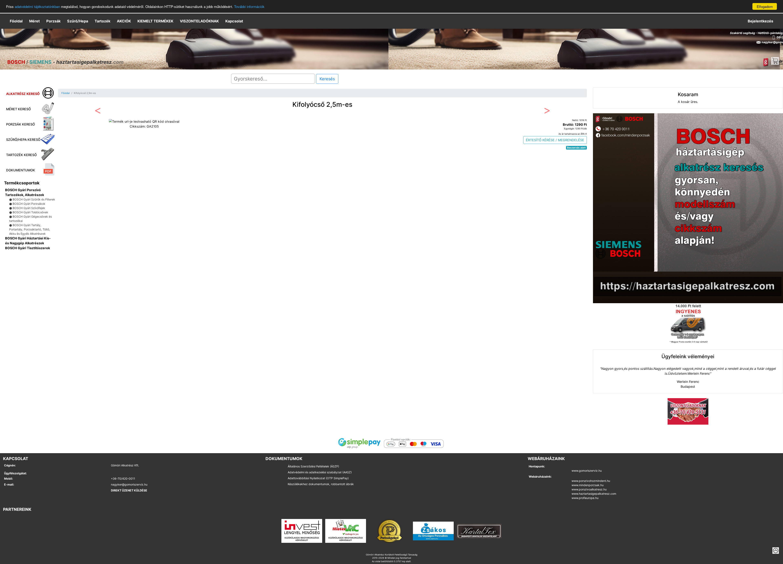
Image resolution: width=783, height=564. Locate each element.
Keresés (327, 78)
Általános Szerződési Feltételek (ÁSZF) (313, 466)
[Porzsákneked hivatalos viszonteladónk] (389, 531)
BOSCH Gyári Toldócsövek (30, 212)
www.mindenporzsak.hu (588, 485)
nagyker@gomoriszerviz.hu (129, 484)
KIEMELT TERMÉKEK (155, 21)
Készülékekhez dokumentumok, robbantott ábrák (321, 484)
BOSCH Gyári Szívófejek (29, 208)
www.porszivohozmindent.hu (591, 480)
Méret (34, 21)
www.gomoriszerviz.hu (587, 470)
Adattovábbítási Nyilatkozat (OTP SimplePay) (318, 478)
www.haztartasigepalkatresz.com (594, 493)
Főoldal (16, 21)
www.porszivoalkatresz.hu (589, 489)
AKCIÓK (124, 21)
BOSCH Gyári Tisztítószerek (27, 248)
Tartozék (102, 21)
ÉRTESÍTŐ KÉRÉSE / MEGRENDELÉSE (555, 140)
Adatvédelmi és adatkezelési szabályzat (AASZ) (320, 472)
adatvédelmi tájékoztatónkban (37, 6)
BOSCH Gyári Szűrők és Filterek (34, 199)
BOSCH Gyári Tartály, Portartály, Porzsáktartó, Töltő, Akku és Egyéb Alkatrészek (29, 229)
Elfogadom (765, 6)
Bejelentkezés (760, 21)
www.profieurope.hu (585, 498)
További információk (249, 6)
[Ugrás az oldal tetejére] (775, 550)
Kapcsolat (234, 21)
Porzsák (53, 21)
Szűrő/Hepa (77, 21)
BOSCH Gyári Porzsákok (29, 203)
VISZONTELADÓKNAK (199, 21)
